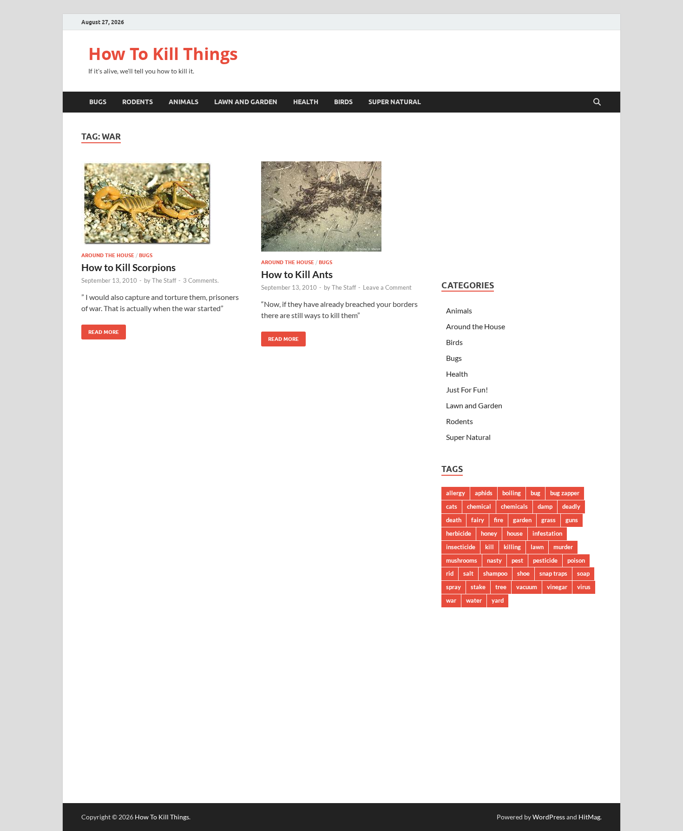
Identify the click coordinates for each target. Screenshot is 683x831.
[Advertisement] (521, 196)
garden (522, 520)
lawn (537, 547)
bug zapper (564, 493)
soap (583, 573)
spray (453, 587)
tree (500, 587)
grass (548, 520)
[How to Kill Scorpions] (162, 203)
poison (576, 560)
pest (517, 560)
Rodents (137, 102)
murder (563, 547)
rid (449, 573)
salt (468, 573)
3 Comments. (201, 280)
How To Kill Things (163, 53)
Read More (100, 330)
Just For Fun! (467, 389)
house (515, 533)
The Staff (164, 280)
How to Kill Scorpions (128, 267)
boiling (511, 493)
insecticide (460, 547)
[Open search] (597, 102)
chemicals (514, 506)
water (474, 600)
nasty (494, 560)
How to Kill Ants (297, 274)
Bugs (97, 102)
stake (478, 587)
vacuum (526, 587)
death (453, 520)
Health (305, 102)
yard (498, 600)
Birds (343, 102)
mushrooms (461, 560)
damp (545, 506)
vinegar (557, 587)
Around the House (107, 255)
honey (489, 533)
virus (584, 587)
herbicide (458, 533)
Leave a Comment (387, 287)
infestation (547, 533)
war (451, 600)
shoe (523, 573)
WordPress (548, 817)
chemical (479, 506)
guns (571, 520)
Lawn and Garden (245, 102)
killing (512, 547)
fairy (477, 520)
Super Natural (394, 102)
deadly (571, 506)
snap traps (553, 573)
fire (498, 520)
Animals (183, 102)
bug (535, 493)
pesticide (545, 560)
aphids (484, 493)
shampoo (495, 573)
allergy (455, 493)
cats (451, 506)
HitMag (589, 817)
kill (489, 547)
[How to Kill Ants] (342, 206)
